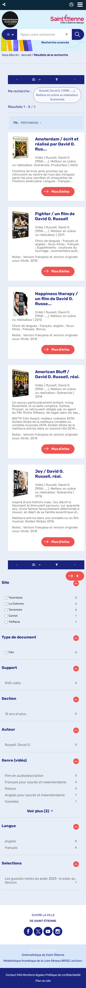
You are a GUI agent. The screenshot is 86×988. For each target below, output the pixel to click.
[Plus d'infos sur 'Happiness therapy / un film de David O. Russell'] (20, 304)
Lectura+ (76, 961)
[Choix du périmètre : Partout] (9, 34)
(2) (38, 811)
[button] (4, 4)
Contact (11, 975)
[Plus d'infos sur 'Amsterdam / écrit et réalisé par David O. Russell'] (20, 147)
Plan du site (43, 981)
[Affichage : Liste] (37, 79)
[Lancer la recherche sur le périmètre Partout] (78, 34)
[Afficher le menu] (80, 4)
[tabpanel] (43, 483)
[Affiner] (57, 79)
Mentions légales (34, 975)
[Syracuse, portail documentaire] (10, 19)
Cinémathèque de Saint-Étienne (43, 955)
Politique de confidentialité (63, 975)
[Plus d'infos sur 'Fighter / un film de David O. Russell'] (20, 225)
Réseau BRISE (60, 961)
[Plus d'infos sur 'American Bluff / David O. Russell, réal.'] (20, 383)
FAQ (19, 975)
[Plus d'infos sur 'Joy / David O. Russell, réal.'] (20, 483)
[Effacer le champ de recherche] (67, 34)
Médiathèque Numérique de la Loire (26, 961)
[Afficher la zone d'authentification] (72, 5)
